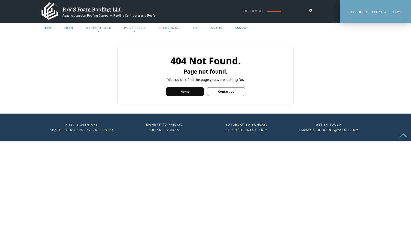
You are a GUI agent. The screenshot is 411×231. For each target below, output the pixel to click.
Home (48, 28)
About (68, 28)
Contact (241, 28)
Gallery (216, 28)
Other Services (169, 28)
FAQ (195, 28)
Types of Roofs (135, 28)
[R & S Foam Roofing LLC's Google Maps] (310, 11)
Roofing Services (98, 28)
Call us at (375, 12)
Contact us (226, 91)
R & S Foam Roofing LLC (93, 9)
